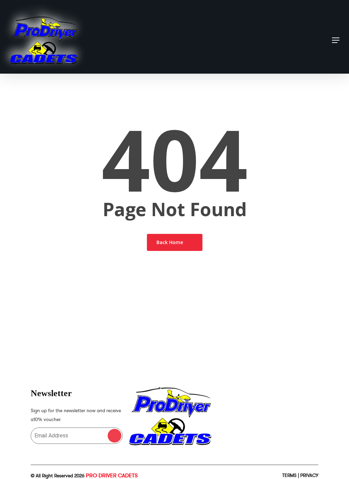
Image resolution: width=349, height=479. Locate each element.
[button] (335, 40)
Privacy (309, 475)
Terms (289, 475)
